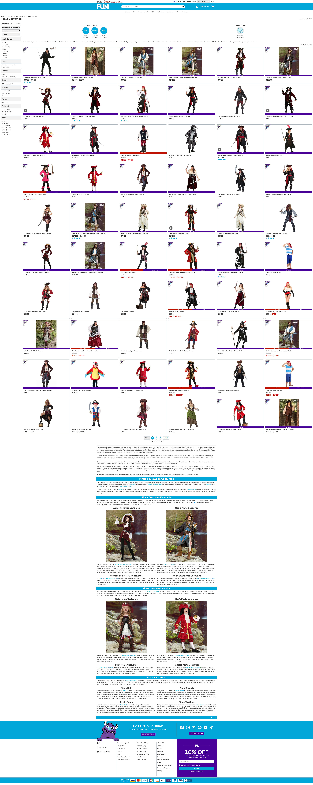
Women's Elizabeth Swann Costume (82, 77)
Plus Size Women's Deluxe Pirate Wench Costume (86, 351)
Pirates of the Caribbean (8, 76)
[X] (194, 728)
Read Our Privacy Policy (196, 771)
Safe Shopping (141, 746)
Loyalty (159, 770)
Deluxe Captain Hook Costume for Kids (83, 116)
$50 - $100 (5, 128)
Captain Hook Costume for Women (34, 116)
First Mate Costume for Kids (274, 390)
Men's (4, 45)
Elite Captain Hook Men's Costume (179, 233)
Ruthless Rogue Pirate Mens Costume (229, 116)
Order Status (121, 748)
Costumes (4, 67)
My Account (103, 747)
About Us (160, 746)
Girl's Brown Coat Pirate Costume (33, 351)
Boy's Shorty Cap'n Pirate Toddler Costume (181, 351)
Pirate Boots (123, 705)
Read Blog (197, 733)
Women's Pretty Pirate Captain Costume (132, 194)
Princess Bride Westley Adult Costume (35, 77)
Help (214, 1)
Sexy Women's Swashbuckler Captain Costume (37, 233)
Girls (4, 58)
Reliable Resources (163, 759)
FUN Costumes (6, 84)
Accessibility (161, 754)
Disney (3, 74)
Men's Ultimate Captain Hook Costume (229, 77)
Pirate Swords (179, 690)
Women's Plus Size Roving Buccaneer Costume (182, 194)
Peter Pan (131, 484)
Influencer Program (163, 768)
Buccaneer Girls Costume (128, 272)
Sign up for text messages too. (190, 765)
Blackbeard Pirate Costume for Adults (83, 155)
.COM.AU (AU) (141, 759)
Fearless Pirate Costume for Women (179, 116)
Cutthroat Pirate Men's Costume (130, 155)
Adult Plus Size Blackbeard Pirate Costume (230, 155)
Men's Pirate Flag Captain (176, 311)
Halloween (4, 93)
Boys (4, 55)
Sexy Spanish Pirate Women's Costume (35, 311)
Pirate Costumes (169, 564)
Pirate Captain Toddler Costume (81, 429)
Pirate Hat (125, 690)
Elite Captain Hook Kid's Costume (179, 390)
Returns (119, 751)
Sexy (194, 502)
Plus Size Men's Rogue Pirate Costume (132, 351)
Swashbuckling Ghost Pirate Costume (180, 155)
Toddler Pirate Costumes (192, 667)
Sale (3, 114)
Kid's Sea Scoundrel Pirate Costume (276, 233)
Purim (3, 95)
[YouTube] (205, 728)
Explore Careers (148, 734)
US (178, 1)
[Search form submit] (183, 6)
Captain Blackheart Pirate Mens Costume (229, 429)
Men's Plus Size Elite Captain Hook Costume (182, 272)
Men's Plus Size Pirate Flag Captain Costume (230, 272)
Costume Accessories (7, 65)
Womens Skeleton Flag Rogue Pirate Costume (134, 116)
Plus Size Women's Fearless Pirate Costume (278, 194)
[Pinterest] (200, 728)
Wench (3, 102)
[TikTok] (211, 728)
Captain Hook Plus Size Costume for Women (36, 272)
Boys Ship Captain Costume (274, 155)
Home (101, 743)
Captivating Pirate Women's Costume (228, 233)
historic (208, 484)
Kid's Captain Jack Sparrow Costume (131, 77)
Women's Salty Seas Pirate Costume (276, 311)
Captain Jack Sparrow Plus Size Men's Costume (279, 351)
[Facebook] (182, 728)
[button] (202, 6)
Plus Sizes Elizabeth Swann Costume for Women (280, 429)
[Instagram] (188, 728)
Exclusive (4, 110)
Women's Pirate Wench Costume (33, 429)
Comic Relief (5, 91)
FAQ (118, 754)
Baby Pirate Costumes (106, 667)
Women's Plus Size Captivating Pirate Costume (134, 233)
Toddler (5, 51)
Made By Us (5, 112)
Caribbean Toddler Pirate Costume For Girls (133, 429)
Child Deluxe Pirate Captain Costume (228, 390)
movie (100, 486)
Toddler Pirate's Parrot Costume (81, 390)
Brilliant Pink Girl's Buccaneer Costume (35, 194)
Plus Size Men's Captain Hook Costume (132, 390)
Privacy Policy (141, 751)
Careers (159, 748)
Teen (4, 53)
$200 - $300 (5, 132)
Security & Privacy (143, 748)
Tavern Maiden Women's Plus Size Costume (181, 429)
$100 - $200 (5, 130)
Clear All (18, 23)
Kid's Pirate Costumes (152, 591)
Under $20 (5, 123)
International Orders (123, 757)
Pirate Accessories (130, 680)
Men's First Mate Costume (273, 272)
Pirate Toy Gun (199, 705)
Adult (3, 42)
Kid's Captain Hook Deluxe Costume (34, 155)
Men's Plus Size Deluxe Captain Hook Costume (279, 116)
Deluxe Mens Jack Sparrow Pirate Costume (278, 77)
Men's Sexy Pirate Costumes (206, 578)
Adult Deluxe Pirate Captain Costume (228, 194)
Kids (3, 49)
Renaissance (192, 489)
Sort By (305, 44)
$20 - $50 (5, 125)
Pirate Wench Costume (127, 311)
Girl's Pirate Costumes (128, 655)
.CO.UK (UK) (140, 757)
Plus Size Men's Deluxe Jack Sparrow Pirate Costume (87, 272)
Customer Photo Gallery (164, 765)
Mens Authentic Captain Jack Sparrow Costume (183, 77)
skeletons (121, 489)
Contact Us (203, 1)
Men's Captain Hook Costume (80, 194)
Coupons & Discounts (123, 759)
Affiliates (160, 751)
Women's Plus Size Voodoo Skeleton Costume (231, 351)
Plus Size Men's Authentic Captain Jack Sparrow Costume (88, 233)
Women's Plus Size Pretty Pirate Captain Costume (38, 390)
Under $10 (4, 121)
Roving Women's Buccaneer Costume (228, 311)
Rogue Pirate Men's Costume (80, 311)
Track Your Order (190, 1)
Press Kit (160, 757)
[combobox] (157, 6)
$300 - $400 (5, 134)
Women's (5, 47)
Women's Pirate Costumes (123, 564)
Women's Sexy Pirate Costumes (109, 578)
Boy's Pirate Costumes (183, 655)
